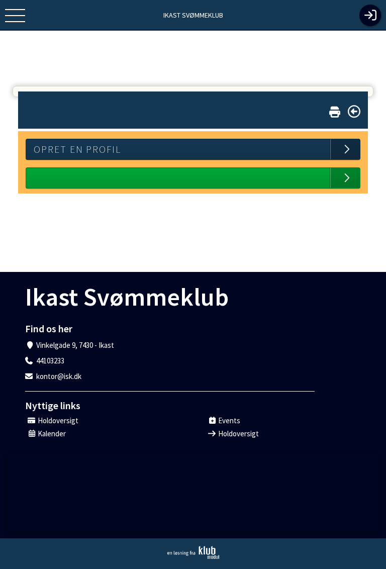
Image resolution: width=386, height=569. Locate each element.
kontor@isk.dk (58, 376)
